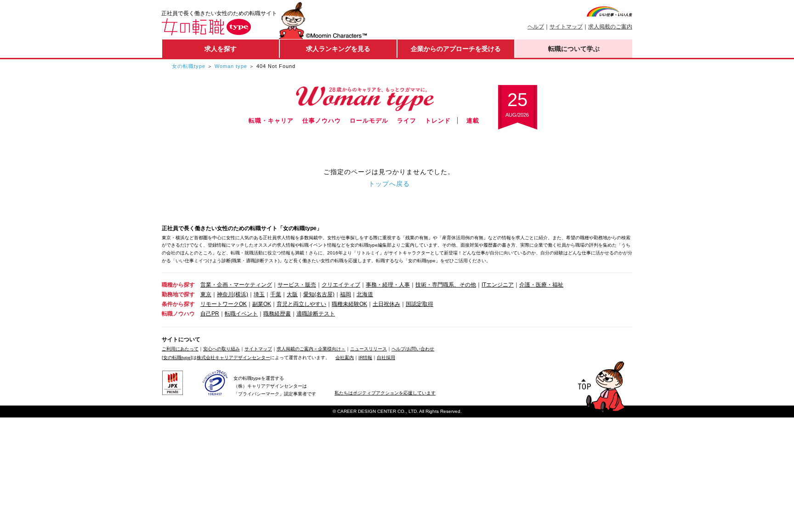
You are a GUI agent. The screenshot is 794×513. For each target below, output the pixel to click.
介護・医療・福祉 (541, 285)
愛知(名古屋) (319, 294)
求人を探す (220, 48)
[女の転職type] (177, 357)
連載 (472, 120)
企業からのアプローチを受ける (456, 48)
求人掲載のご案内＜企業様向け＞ (311, 348)
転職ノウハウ (178, 313)
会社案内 (344, 357)
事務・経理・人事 (388, 285)
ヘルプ (535, 26)
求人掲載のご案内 (610, 26)
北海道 (365, 294)
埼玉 (259, 294)
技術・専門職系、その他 (445, 285)
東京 (205, 294)
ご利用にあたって (180, 348)
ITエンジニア (498, 285)
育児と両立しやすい (301, 304)
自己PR (209, 313)
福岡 (345, 294)
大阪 (292, 294)
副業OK (261, 304)
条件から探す (178, 304)
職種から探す (178, 285)
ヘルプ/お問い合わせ (412, 348)
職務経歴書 (277, 313)
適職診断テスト (315, 313)
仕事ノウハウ (321, 120)
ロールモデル (369, 120)
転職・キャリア (271, 120)
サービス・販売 (297, 285)
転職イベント (241, 313)
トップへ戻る (389, 183)
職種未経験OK (349, 304)
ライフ (406, 120)
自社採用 (386, 357)
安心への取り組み (221, 348)
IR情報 (365, 357)
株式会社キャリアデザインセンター (233, 357)
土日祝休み (386, 304)
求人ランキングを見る (338, 48)
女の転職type (188, 66)
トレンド (438, 120)
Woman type (231, 66)
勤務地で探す (178, 294)
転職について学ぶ (574, 48)
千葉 (275, 294)
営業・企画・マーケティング (236, 285)
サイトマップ (566, 26)
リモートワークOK (223, 304)
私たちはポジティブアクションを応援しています (385, 392)
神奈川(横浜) (232, 294)
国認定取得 (419, 304)
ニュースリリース (368, 348)
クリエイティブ (341, 285)
